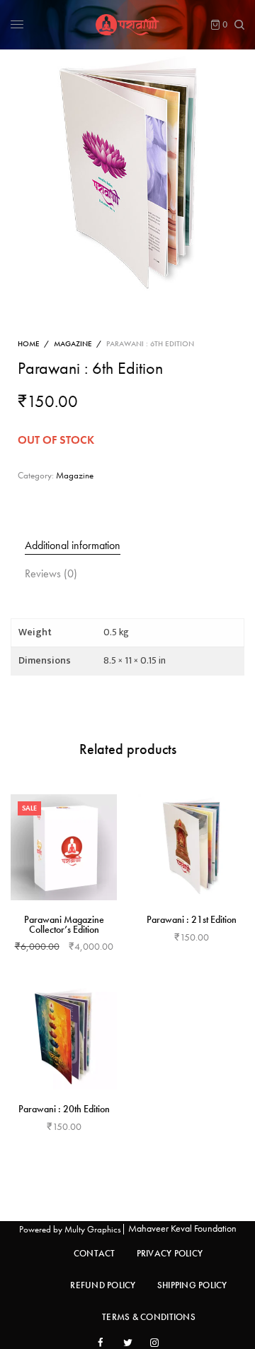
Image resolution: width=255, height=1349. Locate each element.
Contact (94, 1253)
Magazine (73, 343)
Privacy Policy (170, 1253)
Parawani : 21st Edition (192, 919)
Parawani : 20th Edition (64, 1108)
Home (29, 343)
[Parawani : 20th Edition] (64, 1037)
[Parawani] (127, 24)
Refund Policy (102, 1285)
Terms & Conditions (149, 1317)
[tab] (134, 545)
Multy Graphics (92, 1229)
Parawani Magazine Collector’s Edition (64, 924)
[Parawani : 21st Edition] (191, 847)
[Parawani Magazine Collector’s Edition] (64, 847)
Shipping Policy (192, 1285)
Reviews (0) (51, 573)
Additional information (72, 545)
